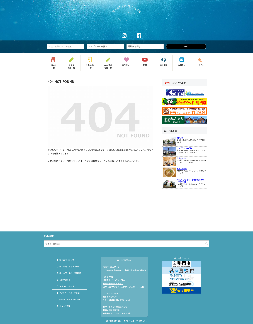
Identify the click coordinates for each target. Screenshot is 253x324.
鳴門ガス (180, 138)
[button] (206, 243)
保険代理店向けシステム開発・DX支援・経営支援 (123, 287)
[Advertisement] (182, 204)
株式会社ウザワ (183, 158)
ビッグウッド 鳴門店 (184, 148)
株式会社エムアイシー (112, 267)
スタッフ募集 (64, 306)
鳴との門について (66, 260)
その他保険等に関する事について (117, 300)
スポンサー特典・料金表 (69, 293)
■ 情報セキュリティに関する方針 (117, 313)
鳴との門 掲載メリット (69, 266)
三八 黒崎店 (182, 168)
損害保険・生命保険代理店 (114, 280)
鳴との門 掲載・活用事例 (70, 273)
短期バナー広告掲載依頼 (69, 299)
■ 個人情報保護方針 (111, 310)
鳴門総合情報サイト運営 (113, 283)
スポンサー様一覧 (66, 286)
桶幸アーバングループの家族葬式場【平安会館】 (190, 181)
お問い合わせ (64, 279)
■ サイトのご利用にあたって (115, 306)
